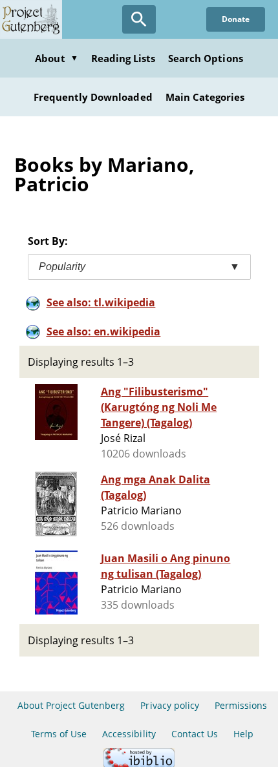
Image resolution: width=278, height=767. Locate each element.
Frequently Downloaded (93, 96)
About (56, 58)
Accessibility (129, 734)
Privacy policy (169, 705)
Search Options (205, 58)
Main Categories (205, 96)
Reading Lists (123, 58)
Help (243, 734)
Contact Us (194, 734)
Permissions (241, 705)
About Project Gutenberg (71, 705)
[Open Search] (139, 19)
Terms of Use (59, 734)
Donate (236, 19)
